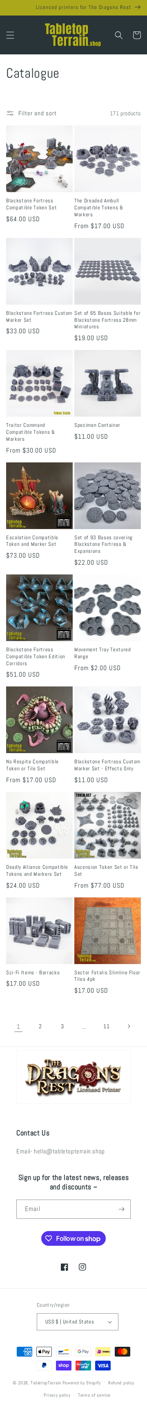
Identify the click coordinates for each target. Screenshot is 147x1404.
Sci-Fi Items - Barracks (33, 972)
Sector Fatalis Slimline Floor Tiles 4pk (107, 976)
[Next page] (129, 1026)
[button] (10, 35)
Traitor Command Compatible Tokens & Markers (30, 432)
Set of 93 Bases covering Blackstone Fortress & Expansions (103, 544)
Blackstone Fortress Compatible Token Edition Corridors (35, 656)
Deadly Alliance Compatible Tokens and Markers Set (37, 870)
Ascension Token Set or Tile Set (106, 870)
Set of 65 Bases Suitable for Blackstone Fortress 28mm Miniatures (107, 320)
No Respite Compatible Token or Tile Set (32, 765)
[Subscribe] (121, 1209)
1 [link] (18, 1026)
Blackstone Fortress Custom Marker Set (39, 316)
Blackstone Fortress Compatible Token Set (31, 204)
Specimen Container (97, 425)
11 (106, 1026)
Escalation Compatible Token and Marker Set (32, 541)
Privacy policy (57, 1395)
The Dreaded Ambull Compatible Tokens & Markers (98, 207)
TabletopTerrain (46, 1382)
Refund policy (121, 1383)
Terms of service (94, 1395)
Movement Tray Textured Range (102, 653)
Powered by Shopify (81, 1382)
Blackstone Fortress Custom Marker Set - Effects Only (107, 765)
